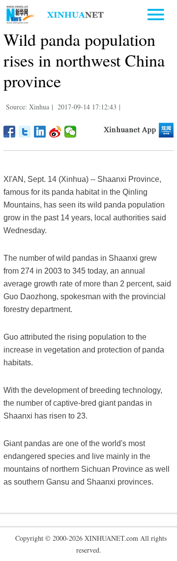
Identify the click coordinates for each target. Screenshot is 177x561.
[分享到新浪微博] (55, 132)
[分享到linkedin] (40, 132)
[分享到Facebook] (9, 132)
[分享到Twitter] (25, 132)
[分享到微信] (70, 132)
